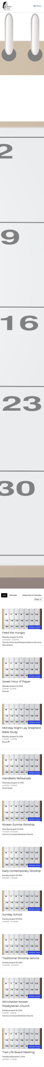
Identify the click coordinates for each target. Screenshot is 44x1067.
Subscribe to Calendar (31, 595)
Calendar (13, 595)
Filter (37, 599)
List (4, 595)
